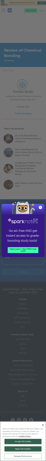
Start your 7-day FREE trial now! (23, 250)
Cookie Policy (25, 436)
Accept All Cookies (23, 441)
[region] (23, 441)
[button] (40, 207)
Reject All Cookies (23, 449)
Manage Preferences (23, 456)
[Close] (43, 425)
